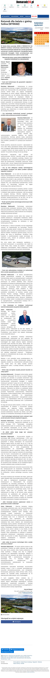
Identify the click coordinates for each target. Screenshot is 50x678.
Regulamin (35, 662)
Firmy (31, 6)
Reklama (5, 11)
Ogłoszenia (11, 6)
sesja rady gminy (27, 657)
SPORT (22, 16)
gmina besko (27, 656)
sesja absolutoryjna (20, 657)
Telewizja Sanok (4, 659)
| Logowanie (6, 649)
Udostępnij (17, 621)
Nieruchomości (25, 6)
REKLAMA (34, 16)
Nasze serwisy (16, 663)
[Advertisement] (10, 634)
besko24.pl (22, 656)
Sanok (12, 657)
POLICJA (27, 16)
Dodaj (5, 6)
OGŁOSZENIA (14, 16)
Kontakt (22, 663)
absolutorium (5, 655)
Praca (18, 6)
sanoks (14, 657)
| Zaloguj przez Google (8, 651)
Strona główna (16, 662)
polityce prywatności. (31, 672)
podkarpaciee (3, 657)
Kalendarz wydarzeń (38, 24)
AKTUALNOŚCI (6, 16)
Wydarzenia (44, 6)
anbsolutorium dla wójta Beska (14, 655)
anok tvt (22, 655)
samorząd (8, 657)
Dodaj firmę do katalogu (26, 662)
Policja (38, 6)
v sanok (8, 659)
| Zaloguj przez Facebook (17, 649)
